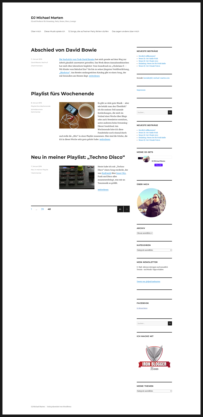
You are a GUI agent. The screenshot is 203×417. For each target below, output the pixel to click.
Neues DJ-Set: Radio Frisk (148, 59)
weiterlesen (94, 76)
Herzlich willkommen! (147, 56)
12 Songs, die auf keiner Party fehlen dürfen (88, 31)
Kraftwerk (106, 173)
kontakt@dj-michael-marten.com (157, 78)
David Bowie (36, 62)
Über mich (36, 31)
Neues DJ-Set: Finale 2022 (148, 61)
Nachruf (44, 62)
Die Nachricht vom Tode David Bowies (77, 59)
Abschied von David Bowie (64, 50)
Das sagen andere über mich (125, 31)
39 (43, 209)
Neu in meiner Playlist (39, 170)
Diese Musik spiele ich (54, 31)
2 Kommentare (37, 66)
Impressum (141, 90)
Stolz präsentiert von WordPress (59, 407)
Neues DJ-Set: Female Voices (149, 66)
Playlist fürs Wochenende (62, 93)
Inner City (121, 173)
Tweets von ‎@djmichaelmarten (148, 282)
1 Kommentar (36, 173)
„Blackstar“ (64, 72)
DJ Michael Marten (47, 18)
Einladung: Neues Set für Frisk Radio (152, 64)
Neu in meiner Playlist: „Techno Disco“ (78, 157)
